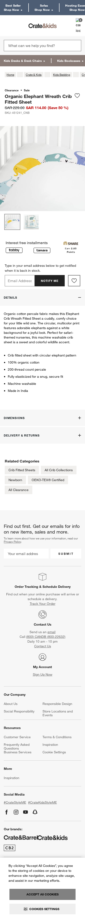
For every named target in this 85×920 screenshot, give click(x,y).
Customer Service (17, 737)
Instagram (16, 812)
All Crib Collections (59, 470)
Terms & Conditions (57, 737)
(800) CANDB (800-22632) (45, 637)
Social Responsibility (19, 711)
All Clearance (18, 490)
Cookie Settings (54, 752)
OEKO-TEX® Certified (48, 480)
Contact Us (42, 624)
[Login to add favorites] (77, 99)
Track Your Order (42, 604)
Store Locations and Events (57, 713)
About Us (10, 704)
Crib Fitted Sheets (21, 470)
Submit (66, 553)
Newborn (15, 480)
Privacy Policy (12, 541)
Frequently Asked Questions (17, 746)
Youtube (25, 812)
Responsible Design (57, 704)
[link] (17, 25)
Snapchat (35, 812)
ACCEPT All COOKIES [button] (42, 894)
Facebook (6, 812)
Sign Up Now (42, 674)
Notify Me (50, 281)
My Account (42, 667)
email (51, 632)
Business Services (17, 752)
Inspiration (50, 744)
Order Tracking (26, 587)
